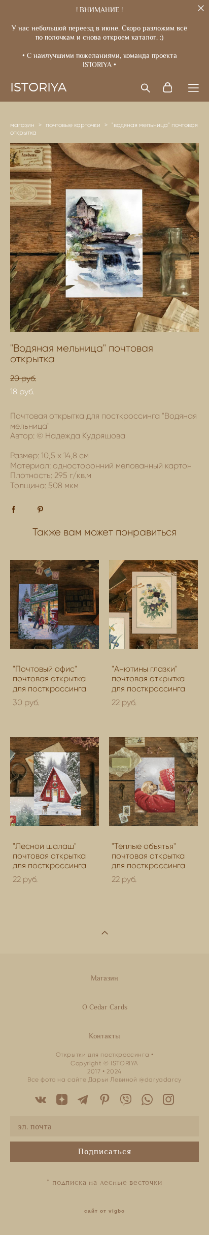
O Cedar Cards (104, 1007)
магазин (22, 125)
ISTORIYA (38, 88)
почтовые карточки (73, 125)
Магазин (104, 978)
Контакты (104, 1036)
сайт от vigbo (104, 1211)
